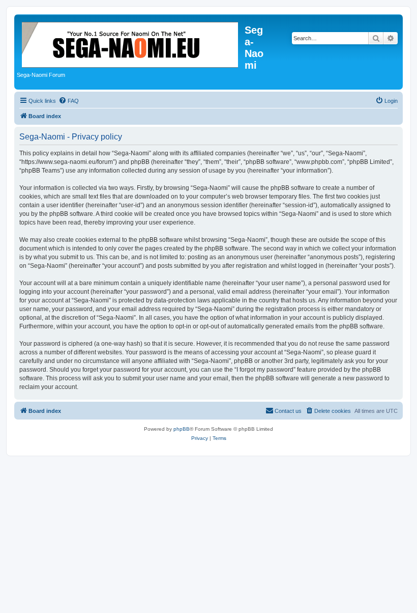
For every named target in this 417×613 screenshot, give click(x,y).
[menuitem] (68, 101)
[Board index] (131, 43)
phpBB (181, 429)
